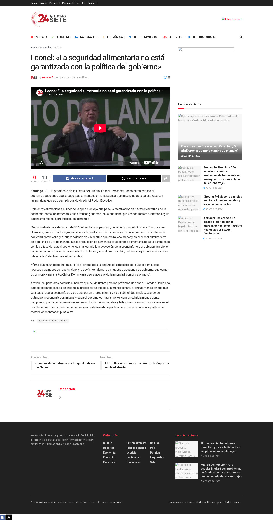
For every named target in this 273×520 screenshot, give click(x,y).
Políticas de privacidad (73, 3)
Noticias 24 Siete (47, 502)
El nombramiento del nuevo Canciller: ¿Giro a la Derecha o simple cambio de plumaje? (220, 447)
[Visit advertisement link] (232, 19)
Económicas (115, 36)
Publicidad (54, 3)
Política (58, 47)
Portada (41, 36)
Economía (109, 452)
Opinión (155, 442)
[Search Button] (241, 37)
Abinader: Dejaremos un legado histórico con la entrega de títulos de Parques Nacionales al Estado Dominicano (222, 225)
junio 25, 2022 (67, 77)
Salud (153, 462)
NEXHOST (117, 502)
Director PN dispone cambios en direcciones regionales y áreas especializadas (222, 200)
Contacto (92, 3)
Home (34, 47)
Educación (109, 457)
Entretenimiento (145, 36)
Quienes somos (39, 3)
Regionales (157, 457)
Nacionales (88, 36)
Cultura (107, 442)
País (153, 447)
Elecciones (63, 36)
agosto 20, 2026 (191, 156)
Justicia (131, 452)
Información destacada (53, 320)
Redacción (48, 77)
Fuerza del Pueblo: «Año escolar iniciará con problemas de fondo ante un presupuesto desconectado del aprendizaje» (221, 175)
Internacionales (204, 36)
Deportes (175, 36)
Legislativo (133, 457)
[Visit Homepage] (49, 19)
